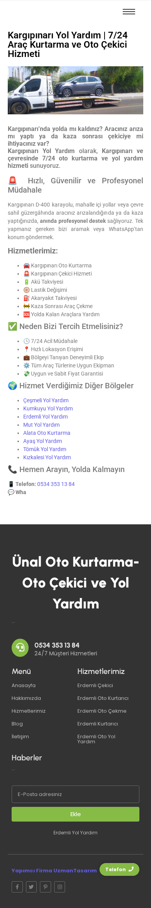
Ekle (75, 814)
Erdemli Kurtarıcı (97, 723)
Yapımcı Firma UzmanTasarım (54, 870)
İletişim (20, 736)
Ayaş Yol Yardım (42, 441)
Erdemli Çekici (95, 685)
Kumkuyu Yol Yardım (48, 408)
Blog (17, 723)
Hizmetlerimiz (29, 711)
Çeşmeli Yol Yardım (46, 400)
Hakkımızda (26, 698)
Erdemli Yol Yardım (45, 417)
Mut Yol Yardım (41, 425)
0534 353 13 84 (56, 484)
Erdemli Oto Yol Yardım (96, 739)
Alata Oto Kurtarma (46, 433)
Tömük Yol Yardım (44, 449)
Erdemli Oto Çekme (102, 711)
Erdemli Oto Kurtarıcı (103, 698)
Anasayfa (24, 685)
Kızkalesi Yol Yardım (47, 457)
